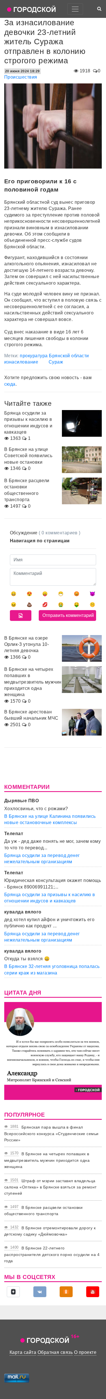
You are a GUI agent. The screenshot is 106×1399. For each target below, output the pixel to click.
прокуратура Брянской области (54, 355)
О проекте (85, 1352)
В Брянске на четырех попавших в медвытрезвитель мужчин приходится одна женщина (47, 1160)
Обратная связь (55, 1352)
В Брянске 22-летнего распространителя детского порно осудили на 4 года (51, 1254)
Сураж (56, 362)
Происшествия (20, 77)
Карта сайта (23, 1352)
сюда (10, 384)
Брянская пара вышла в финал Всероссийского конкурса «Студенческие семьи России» (51, 1133)
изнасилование (21, 362)
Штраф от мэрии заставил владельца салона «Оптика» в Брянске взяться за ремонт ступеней (50, 1187)
